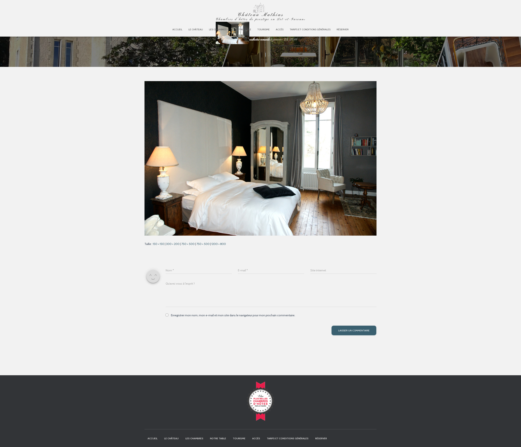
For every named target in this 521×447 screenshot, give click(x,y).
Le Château (195, 29)
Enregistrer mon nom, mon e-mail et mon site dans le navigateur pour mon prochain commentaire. (233, 315)
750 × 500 (188, 244)
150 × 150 (158, 244)
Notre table (243, 29)
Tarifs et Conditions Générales (310, 29)
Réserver (343, 29)
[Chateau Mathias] (260, 13)
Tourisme (263, 29)
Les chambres (218, 29)
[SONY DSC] (260, 158)
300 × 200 (173, 244)
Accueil (177, 29)
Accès (279, 29)
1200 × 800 (218, 244)
